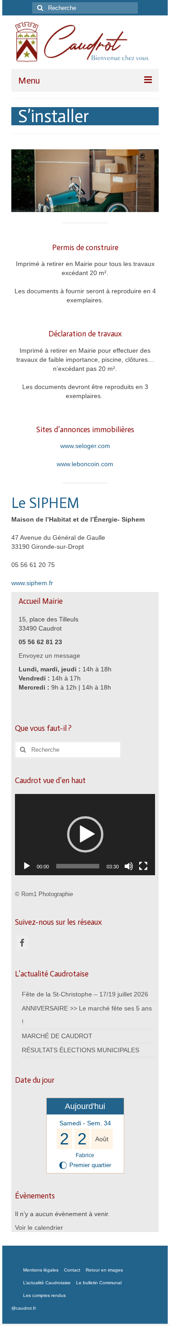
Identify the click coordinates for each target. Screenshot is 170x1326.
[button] (85, 834)
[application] (85, 834)
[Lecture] (26, 866)
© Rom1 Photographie (44, 894)
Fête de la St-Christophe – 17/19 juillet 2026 (85, 994)
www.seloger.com (85, 445)
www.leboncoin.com (85, 464)
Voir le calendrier (39, 1227)
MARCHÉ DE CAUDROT (57, 1036)
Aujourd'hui (85, 1106)
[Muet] (128, 866)
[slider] (77, 866)
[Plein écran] (143, 866)
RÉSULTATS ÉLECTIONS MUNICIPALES (80, 1050)
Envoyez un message (49, 655)
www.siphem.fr (32, 583)
